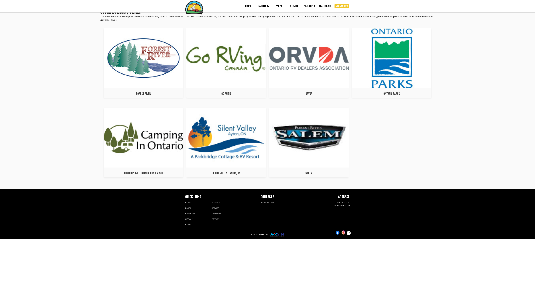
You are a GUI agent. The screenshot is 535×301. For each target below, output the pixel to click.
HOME (248, 6)
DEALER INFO (325, 6)
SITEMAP (189, 219)
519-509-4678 (342, 6)
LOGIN (188, 224)
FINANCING (309, 6)
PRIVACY (215, 219)
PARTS (279, 6)
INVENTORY (263, 6)
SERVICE (294, 6)
